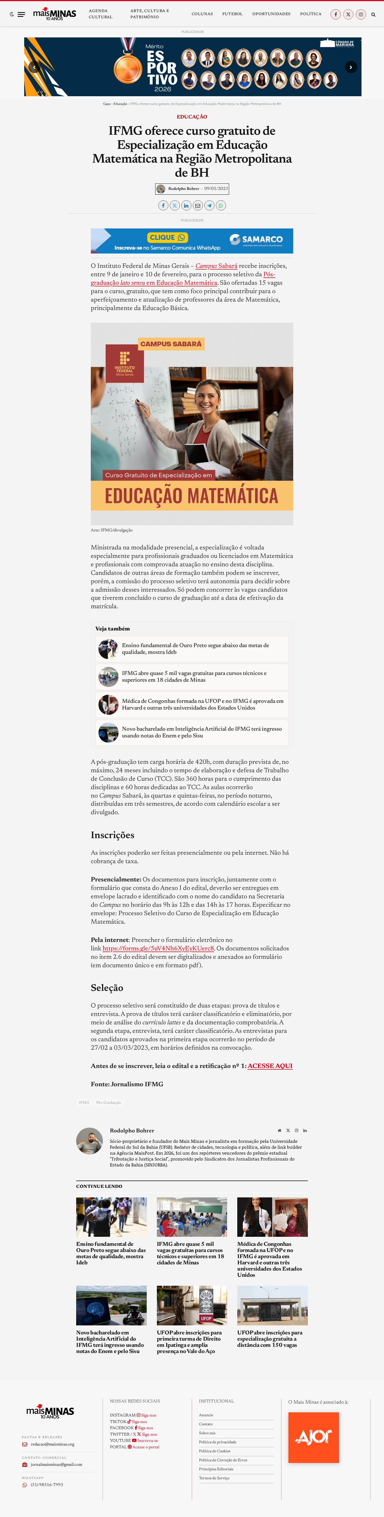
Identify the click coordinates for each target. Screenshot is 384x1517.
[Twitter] (31, 249)
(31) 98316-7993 (47, 1485)
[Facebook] (31, 236)
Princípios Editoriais (216, 1469)
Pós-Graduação (108, 1103)
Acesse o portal (145, 1447)
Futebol (232, 14)
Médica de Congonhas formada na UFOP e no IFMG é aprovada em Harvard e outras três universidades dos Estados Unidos (269, 1260)
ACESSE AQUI (270, 1066)
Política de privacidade (217, 1442)
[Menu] (21, 14)
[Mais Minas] (54, 14)
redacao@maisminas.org (52, 1444)
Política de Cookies (214, 1451)
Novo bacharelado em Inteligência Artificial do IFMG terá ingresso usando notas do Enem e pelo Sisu (110, 1342)
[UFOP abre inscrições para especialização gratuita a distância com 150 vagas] (272, 1305)
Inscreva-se (147, 1441)
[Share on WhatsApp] (221, 205)
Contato (206, 1424)
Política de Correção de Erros (223, 1460)
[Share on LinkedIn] (186, 205)
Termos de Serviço (214, 1478)
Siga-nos (148, 1415)
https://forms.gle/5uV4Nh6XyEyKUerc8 (158, 949)
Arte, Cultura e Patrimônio (149, 14)
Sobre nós (207, 1433)
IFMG (84, 1103)
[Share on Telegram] (209, 205)
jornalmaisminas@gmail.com (56, 1465)
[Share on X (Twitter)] (175, 205)
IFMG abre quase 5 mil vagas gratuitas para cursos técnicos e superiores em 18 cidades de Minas (190, 1254)
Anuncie (206, 1415)
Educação (120, 104)
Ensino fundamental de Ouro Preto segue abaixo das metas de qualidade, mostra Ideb (111, 1254)
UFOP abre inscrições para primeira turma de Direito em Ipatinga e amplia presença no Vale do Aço (189, 1342)
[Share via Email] (198, 205)
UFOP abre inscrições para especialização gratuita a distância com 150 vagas (269, 1339)
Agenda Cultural (101, 14)
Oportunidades (271, 14)
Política (311, 14)
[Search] (373, 14)
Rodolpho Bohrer (183, 189)
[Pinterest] (31, 275)
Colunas (202, 14)
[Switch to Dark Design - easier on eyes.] (11, 14)
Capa (106, 104)
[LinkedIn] (31, 262)
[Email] (31, 287)
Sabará (216, 266)
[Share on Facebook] (163, 205)
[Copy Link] (31, 300)
